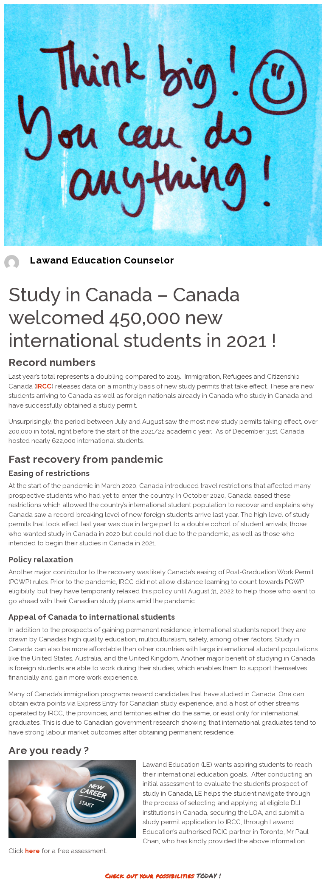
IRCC (43, 386)
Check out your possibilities (149, 875)
